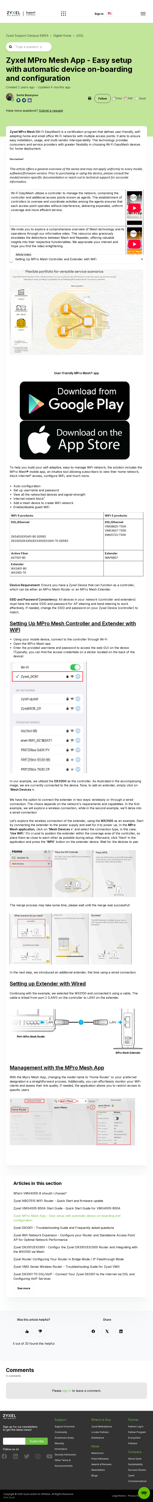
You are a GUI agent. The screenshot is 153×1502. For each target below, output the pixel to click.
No (40, 1331)
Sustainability (135, 1464)
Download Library (64, 1437)
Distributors (97, 1437)
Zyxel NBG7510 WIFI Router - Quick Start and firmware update (58, 1201)
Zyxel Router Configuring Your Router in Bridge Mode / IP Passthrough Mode (68, 1259)
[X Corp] (107, 1331)
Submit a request (51, 110)
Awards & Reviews (101, 1464)
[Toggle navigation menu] (143, 13)
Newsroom (97, 1453)
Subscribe (36, 1441)
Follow (102, 98)
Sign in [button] (99, 13)
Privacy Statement (138, 1495)
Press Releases (100, 1458)
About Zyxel (134, 1458)
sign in (66, 1391)
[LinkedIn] (121, 1331)
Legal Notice (119, 1495)
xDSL (80, 35)
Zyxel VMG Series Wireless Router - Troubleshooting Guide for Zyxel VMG (66, 1267)
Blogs (94, 1475)
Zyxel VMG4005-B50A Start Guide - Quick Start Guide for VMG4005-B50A (66, 1208)
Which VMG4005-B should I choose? (40, 1193)
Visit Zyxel (9, 1497)
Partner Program (137, 1432)
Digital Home (62, 35)
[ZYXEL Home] (9, 1416)
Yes (27, 1331)
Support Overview (65, 1426)
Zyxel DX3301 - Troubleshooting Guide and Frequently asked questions (63, 1228)
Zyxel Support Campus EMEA (27, 35)
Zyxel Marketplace (101, 1426)
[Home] (21, 13)
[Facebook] (93, 1331)
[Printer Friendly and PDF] (129, 98)
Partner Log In (135, 1426)
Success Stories (137, 1470)
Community (61, 1432)
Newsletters (98, 1470)
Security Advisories (65, 1454)
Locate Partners (100, 1432)
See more (23, 1288)
